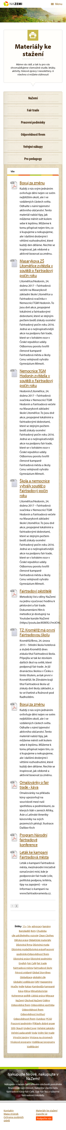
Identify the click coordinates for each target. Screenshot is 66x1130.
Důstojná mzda (41, 944)
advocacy (37, 926)
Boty (33, 931)
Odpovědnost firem (32, 1009)
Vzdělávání (33, 1046)
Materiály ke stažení (46, 1110)
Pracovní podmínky (21, 1023)
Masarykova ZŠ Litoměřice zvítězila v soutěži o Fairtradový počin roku (36, 268)
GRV (37, 981)
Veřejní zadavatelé (21, 1032)
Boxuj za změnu (32, 182)
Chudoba (41, 931)
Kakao (28, 986)
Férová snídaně (23, 972)
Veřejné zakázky (46, 1028)
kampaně (49, 986)
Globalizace (26, 977)
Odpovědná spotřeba (42, 1005)
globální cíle (39, 977)
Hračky (14, 986)
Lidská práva (38, 995)
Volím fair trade (46, 1032)
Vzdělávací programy (43, 1042)
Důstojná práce (21, 958)
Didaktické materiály (40, 940)
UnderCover (30, 1028)
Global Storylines (41, 972)
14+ (29, 926)
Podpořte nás (44, 1118)
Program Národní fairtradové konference (33, 840)
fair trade (42, 963)
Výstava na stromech (41, 1037)
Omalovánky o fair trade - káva (34, 785)
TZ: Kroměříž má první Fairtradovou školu (37, 632)
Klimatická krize (39, 991)
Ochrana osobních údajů (14, 1118)
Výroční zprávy (21, 1037)
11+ (25, 926)
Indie (21, 986)
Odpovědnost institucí (33, 1014)
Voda (34, 1032)
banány (47, 926)
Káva (20, 991)
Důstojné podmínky (41, 958)
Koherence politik (21, 995)
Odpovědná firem (20, 1005)
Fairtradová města (23, 967)
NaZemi (20, 1000)
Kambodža (38, 986)
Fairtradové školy (43, 967)
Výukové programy (21, 1042)
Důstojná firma (24, 944)
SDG (13, 1028)
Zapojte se (41, 1113)
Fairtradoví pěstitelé (36, 591)
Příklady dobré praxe (43, 1023)
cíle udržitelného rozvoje (25, 935)
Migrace (49, 995)
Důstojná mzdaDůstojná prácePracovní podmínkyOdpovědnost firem (33, 952)
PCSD (49, 1018)
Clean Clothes (46, 935)
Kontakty (9, 1110)
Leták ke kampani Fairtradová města (34, 855)
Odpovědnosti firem (25, 1018)
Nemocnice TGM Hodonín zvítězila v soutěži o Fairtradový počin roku (36, 378)
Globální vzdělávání (23, 981)
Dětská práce (21, 940)
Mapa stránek (11, 1113)
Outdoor (41, 1018)
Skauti (19, 1028)
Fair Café (31, 963)
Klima (27, 991)
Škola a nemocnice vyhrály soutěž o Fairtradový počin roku (35, 488)
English (23, 963)
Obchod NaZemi (33, 1000)
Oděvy (46, 1000)
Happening (46, 981)
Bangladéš (24, 931)
